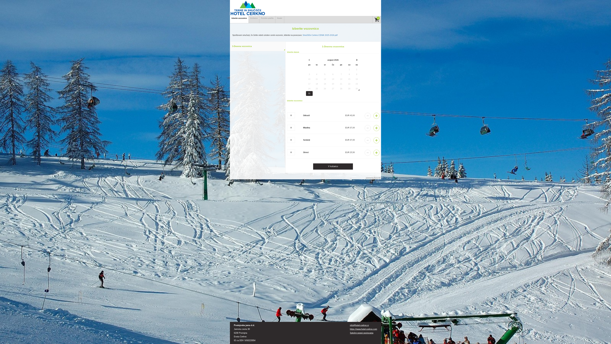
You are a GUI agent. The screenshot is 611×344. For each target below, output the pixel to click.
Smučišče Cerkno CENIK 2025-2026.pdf (320, 35)
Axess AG (377, 178)
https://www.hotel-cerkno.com (363, 329)
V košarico (333, 166)
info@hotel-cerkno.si (359, 325)
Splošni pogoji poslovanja (361, 333)
